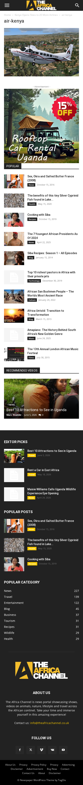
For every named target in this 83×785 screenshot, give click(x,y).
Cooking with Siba (38, 214)
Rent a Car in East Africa (43, 470)
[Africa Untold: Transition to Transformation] (14, 316)
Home (7, 15)
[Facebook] (20, 750)
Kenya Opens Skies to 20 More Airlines (36, 15)
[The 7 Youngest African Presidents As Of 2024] (14, 239)
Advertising (68, 764)
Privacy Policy (38, 764)
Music (31, 338)
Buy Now (52, 769)
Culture (32, 300)
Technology (34, 280)
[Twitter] (31, 750)
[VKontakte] (52, 750)
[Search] (77, 5)
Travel (32, 455)
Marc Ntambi (13, 414)
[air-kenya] (41, 75)
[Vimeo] (41, 750)
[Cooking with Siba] (14, 220)
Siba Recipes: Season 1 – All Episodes (52, 253)
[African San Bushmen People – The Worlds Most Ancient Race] (14, 297)
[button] (6, 5)
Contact (65, 769)
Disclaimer (17, 769)
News (31, 184)
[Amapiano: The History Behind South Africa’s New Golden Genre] (14, 335)
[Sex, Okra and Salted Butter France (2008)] (14, 181)
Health (32, 204)
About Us (10, 764)
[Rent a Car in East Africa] (14, 475)
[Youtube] (63, 750)
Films (31, 357)
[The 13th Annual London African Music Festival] (14, 354)
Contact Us (28, 773)
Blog (31, 257)
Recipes (32, 219)
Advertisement (35, 769)
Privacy (23, 764)
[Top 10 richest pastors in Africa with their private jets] (14, 277)
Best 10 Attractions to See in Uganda (36, 410)
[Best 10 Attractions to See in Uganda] (41, 399)
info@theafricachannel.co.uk (49, 723)
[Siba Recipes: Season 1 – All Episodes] (14, 258)
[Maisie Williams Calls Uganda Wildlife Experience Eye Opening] (14, 494)
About (41, 773)
